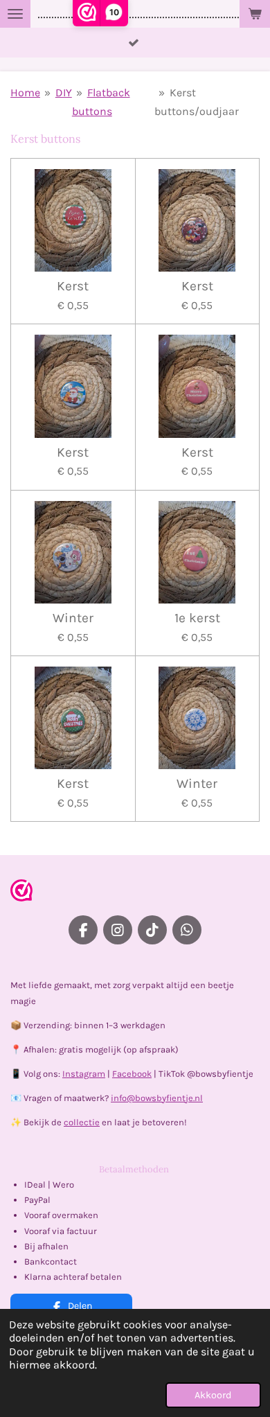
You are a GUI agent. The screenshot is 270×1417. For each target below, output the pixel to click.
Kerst (73, 286)
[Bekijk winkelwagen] (255, 14)
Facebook (132, 1073)
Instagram (83, 1073)
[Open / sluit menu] (15, 14)
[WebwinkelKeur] (21, 892)
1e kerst (197, 618)
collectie (82, 1122)
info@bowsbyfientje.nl (157, 1098)
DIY (63, 92)
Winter (73, 618)
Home (25, 92)
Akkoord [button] (213, 1395)
